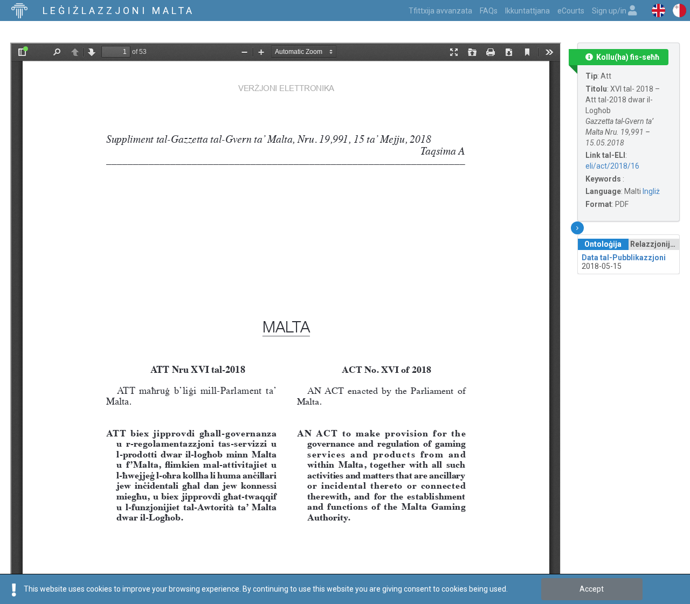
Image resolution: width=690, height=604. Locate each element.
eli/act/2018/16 (612, 166)
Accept (591, 589)
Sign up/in (610, 10)
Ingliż (651, 191)
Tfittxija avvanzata (440, 10)
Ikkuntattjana (527, 10)
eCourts (570, 10)
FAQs (489, 10)
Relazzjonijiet (654, 244)
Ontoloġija (603, 244)
